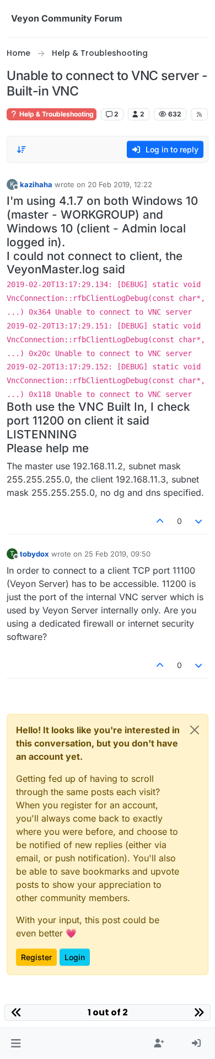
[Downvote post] (199, 521)
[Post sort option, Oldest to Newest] (21, 149)
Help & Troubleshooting (56, 114)
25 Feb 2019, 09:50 (117, 553)
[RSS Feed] (199, 114)
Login (74, 957)
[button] (15, 1043)
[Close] (194, 729)
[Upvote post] (160, 521)
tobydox (34, 553)
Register (36, 957)
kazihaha (36, 184)
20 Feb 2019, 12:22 (120, 184)
